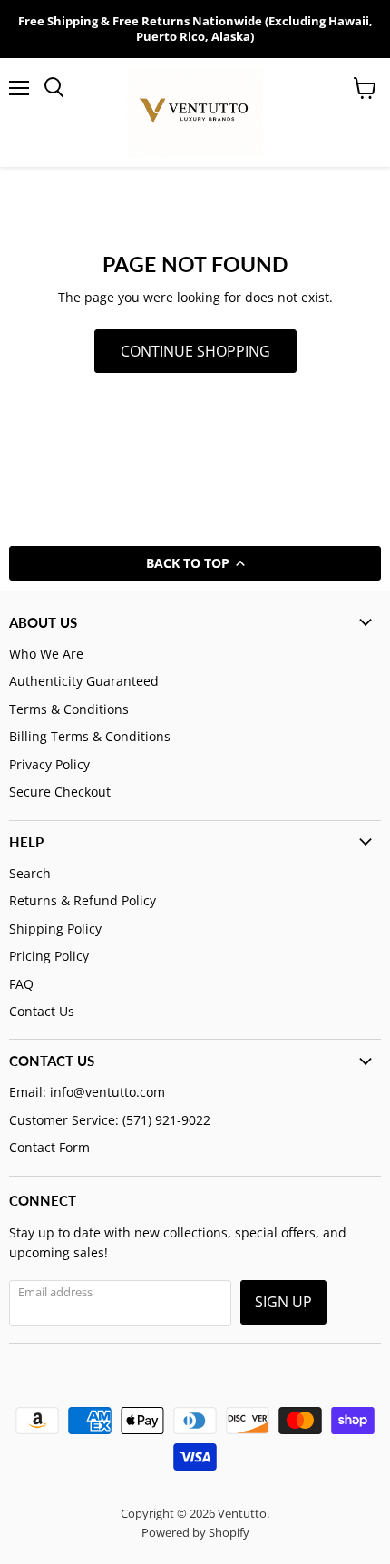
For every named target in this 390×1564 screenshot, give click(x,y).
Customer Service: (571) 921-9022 (109, 1120)
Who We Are (46, 653)
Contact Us (41, 1011)
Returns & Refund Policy (82, 900)
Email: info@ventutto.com (87, 1091)
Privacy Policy (49, 764)
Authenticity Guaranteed (84, 680)
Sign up (283, 1302)
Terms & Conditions (69, 709)
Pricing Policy (49, 955)
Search (30, 873)
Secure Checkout (60, 791)
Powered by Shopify (195, 1532)
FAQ (21, 983)
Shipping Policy (55, 928)
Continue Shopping (195, 351)
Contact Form (49, 1147)
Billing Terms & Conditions (90, 736)
